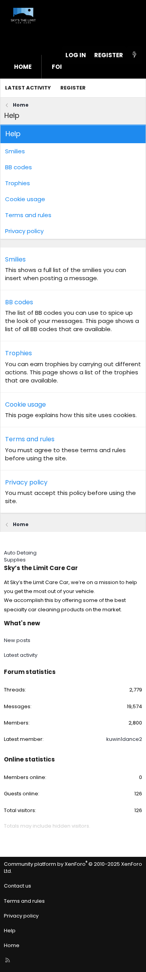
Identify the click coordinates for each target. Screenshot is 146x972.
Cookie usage (25, 199)
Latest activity (28, 87)
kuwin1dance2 (124, 739)
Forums (64, 67)
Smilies (15, 151)
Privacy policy (24, 231)
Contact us (17, 886)
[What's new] (134, 55)
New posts (17, 640)
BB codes (18, 167)
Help (10, 930)
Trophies (17, 183)
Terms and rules (28, 215)
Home (23, 67)
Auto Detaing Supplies (20, 556)
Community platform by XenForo (73, 867)
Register (73, 87)
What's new (22, 623)
